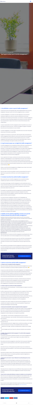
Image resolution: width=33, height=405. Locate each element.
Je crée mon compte (24, 390)
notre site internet (22, 384)
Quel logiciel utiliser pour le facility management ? (14, 54)
